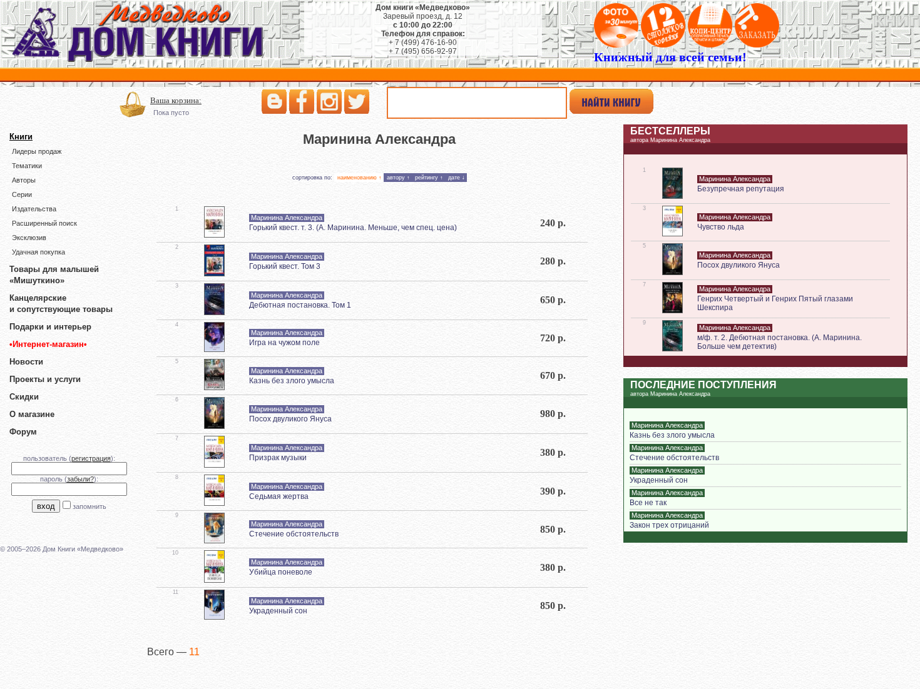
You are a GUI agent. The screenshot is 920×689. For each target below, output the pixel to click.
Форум (23, 431)
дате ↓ (456, 177)
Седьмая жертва (279, 496)
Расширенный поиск (44, 223)
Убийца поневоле (280, 572)
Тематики (27, 165)
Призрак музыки (278, 457)
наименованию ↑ (359, 177)
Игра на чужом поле (284, 342)
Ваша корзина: (176, 100)
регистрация (91, 458)
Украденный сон (278, 610)
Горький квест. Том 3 (284, 266)
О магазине (31, 414)
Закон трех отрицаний (669, 525)
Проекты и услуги (45, 379)
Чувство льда (720, 227)
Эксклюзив (29, 237)
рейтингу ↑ (429, 177)
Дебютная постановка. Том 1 (300, 305)
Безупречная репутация (740, 188)
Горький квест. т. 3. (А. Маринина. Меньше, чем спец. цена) (353, 227)
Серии (22, 194)
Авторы (24, 180)
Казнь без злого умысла (291, 380)
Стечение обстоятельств (294, 534)
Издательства (34, 209)
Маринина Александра (286, 217)
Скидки (24, 396)
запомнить (89, 506)
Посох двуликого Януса (290, 419)
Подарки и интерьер (50, 326)
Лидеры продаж (36, 151)
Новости (26, 361)
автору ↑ (398, 177)
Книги (21, 136)
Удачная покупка (38, 252)
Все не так (648, 502)
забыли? (80, 479)
